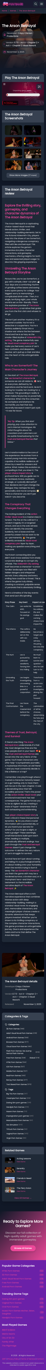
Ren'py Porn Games (16, 1080)
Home (4, 10)
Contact (40, 1359)
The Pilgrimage (9, 1345)
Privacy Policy (13, 1359)
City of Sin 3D (8, 1337)
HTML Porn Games (16, 1062)
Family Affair (8, 1341)
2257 (4, 1359)
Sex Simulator (14, 1125)
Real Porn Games (16, 1075)
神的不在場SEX (8, 1330)
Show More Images (23, 175)
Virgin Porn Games (16, 1138)
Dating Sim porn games (18, 1102)
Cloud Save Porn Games (19, 1046)
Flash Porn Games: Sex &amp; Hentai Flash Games (23, 1052)
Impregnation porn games (19, 1116)
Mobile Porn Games (16, 1071)
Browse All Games (23, 1248)
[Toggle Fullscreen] (39, 87)
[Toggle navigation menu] (41, 3)
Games (13, 10)
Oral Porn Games (10, 1306)
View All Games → (23, 1198)
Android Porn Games (17, 1037)
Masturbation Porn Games (19, 1120)
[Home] (13, 3)
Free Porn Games (16, 1058)
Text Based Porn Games (18, 1084)
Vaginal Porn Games (17, 1133)
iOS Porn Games (15, 1066)
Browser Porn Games (17, 1042)
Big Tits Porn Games (16, 1094)
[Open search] (35, 3)
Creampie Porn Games (18, 1098)
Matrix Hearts (8, 1333)
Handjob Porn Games (17, 1107)
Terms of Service (28, 1359)
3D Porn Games (15, 1029)
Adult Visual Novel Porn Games (21, 1033)
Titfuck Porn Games (16, 1129)
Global (34, 1058)
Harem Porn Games (16, 1111)
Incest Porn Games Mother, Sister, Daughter (18, 1312)
